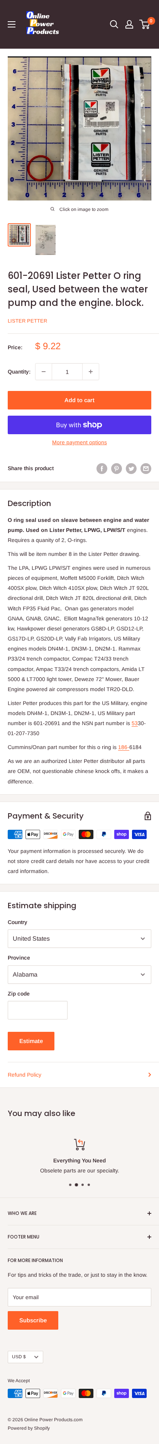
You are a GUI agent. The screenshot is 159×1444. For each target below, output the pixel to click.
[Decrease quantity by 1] (44, 372)
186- (123, 747)
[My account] (129, 24)
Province (19, 958)
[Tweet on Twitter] (131, 468)
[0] (145, 24)
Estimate (31, 1041)
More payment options (79, 442)
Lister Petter (27, 321)
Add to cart (79, 400)
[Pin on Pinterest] (116, 468)
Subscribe (33, 1320)
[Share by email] (145, 468)
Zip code (19, 993)
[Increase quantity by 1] (91, 372)
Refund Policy (24, 1075)
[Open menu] (11, 24)
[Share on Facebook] (101, 468)
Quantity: (19, 372)
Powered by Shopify (29, 1428)
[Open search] (114, 24)
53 (135, 723)
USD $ (19, 1356)
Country (17, 922)
